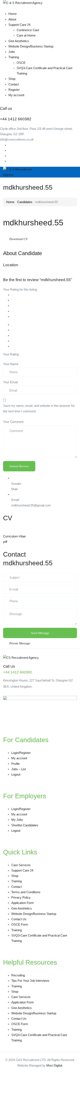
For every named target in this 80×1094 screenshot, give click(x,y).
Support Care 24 (19, 24)
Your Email (10, 382)
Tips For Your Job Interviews (30, 980)
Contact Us (18, 919)
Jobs (11, 51)
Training (13, 57)
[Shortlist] (36, 238)
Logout (15, 774)
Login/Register (21, 753)
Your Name (10, 364)
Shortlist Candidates (24, 825)
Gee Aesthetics (18, 41)
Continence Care (28, 30)
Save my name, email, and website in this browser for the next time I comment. (39, 408)
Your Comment (13, 421)
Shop (11, 78)
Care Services (21, 865)
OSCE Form (19, 924)
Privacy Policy (21, 897)
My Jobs (17, 819)
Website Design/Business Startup (30, 46)
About (12, 19)
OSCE (21, 62)
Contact (13, 84)
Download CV (18, 239)
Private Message (19, 643)
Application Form (22, 903)
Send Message (40, 633)
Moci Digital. (54, 1065)
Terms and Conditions (25, 892)
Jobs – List (18, 769)
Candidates (24, 202)
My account (16, 95)
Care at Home (26, 35)
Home (12, 13)
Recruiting (18, 975)
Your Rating (11, 354)
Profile (15, 763)
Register (14, 89)
